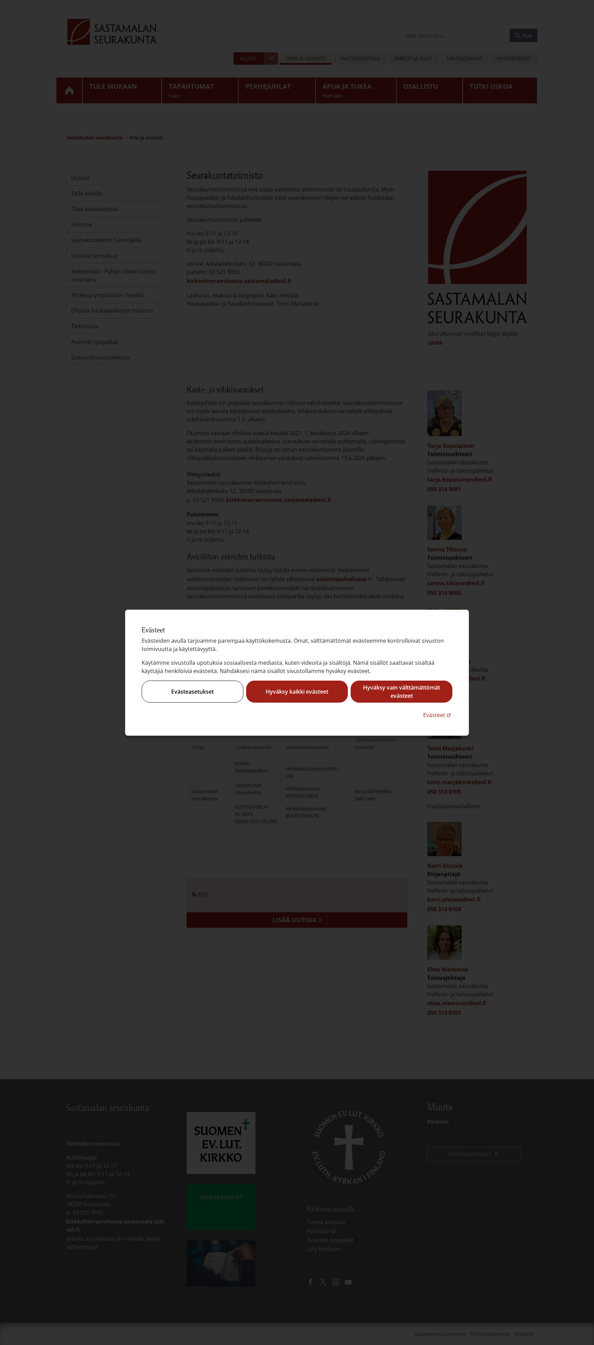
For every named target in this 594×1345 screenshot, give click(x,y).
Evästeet (437, 715)
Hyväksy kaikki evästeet (297, 691)
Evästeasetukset (192, 691)
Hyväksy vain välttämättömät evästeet (401, 692)
